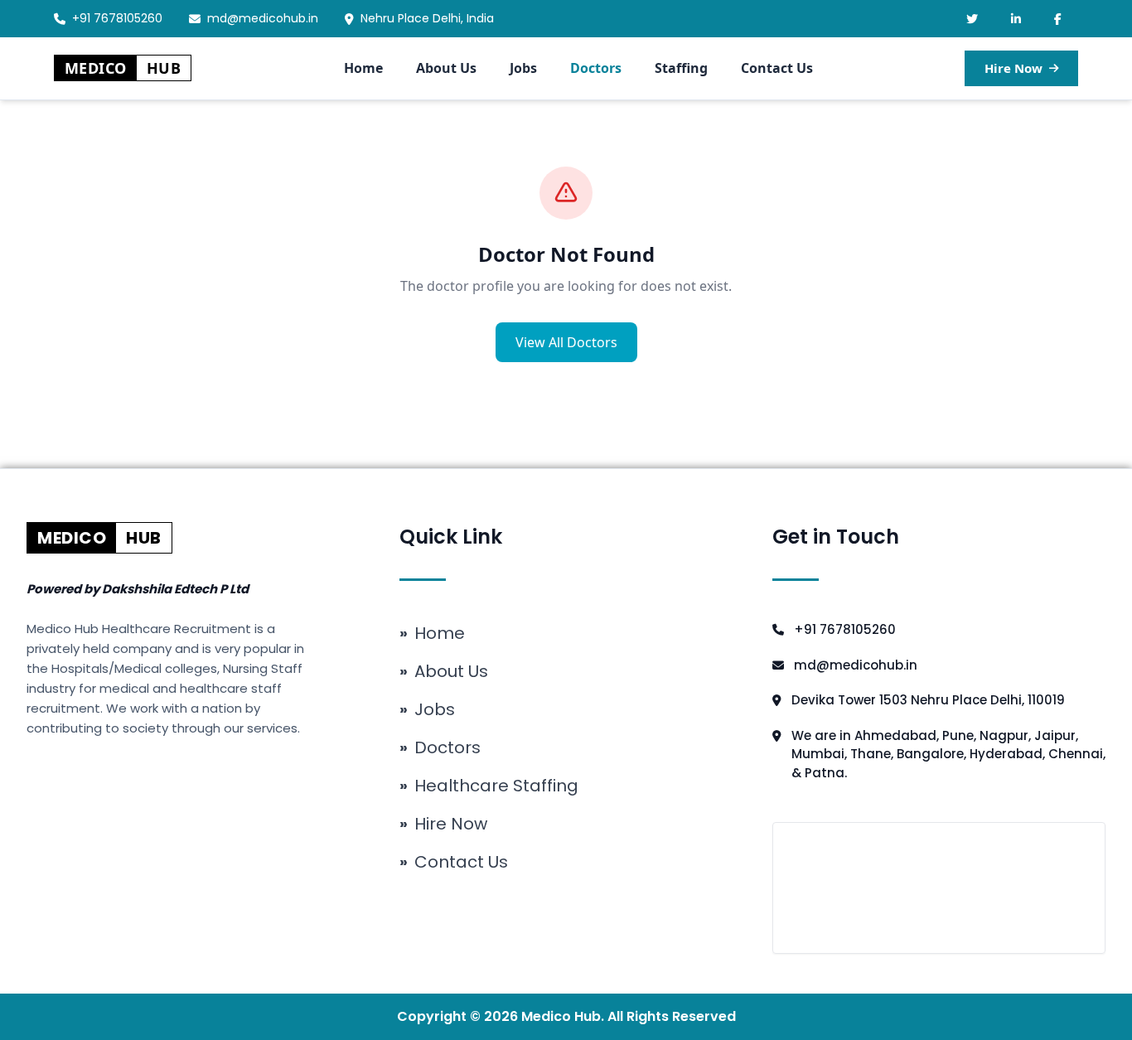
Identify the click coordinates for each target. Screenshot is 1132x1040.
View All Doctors (566, 342)
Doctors (596, 68)
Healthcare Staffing (488, 785)
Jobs (523, 68)
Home (363, 68)
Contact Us (777, 68)
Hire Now (1013, 68)
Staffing (681, 68)
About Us (446, 68)
